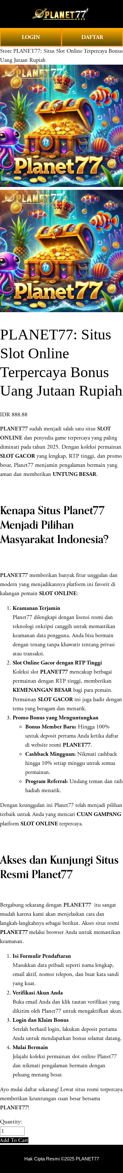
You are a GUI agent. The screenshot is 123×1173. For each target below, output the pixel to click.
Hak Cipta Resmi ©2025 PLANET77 (61, 1158)
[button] (14, 1140)
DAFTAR (92, 37)
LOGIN (31, 37)
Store (6, 51)
